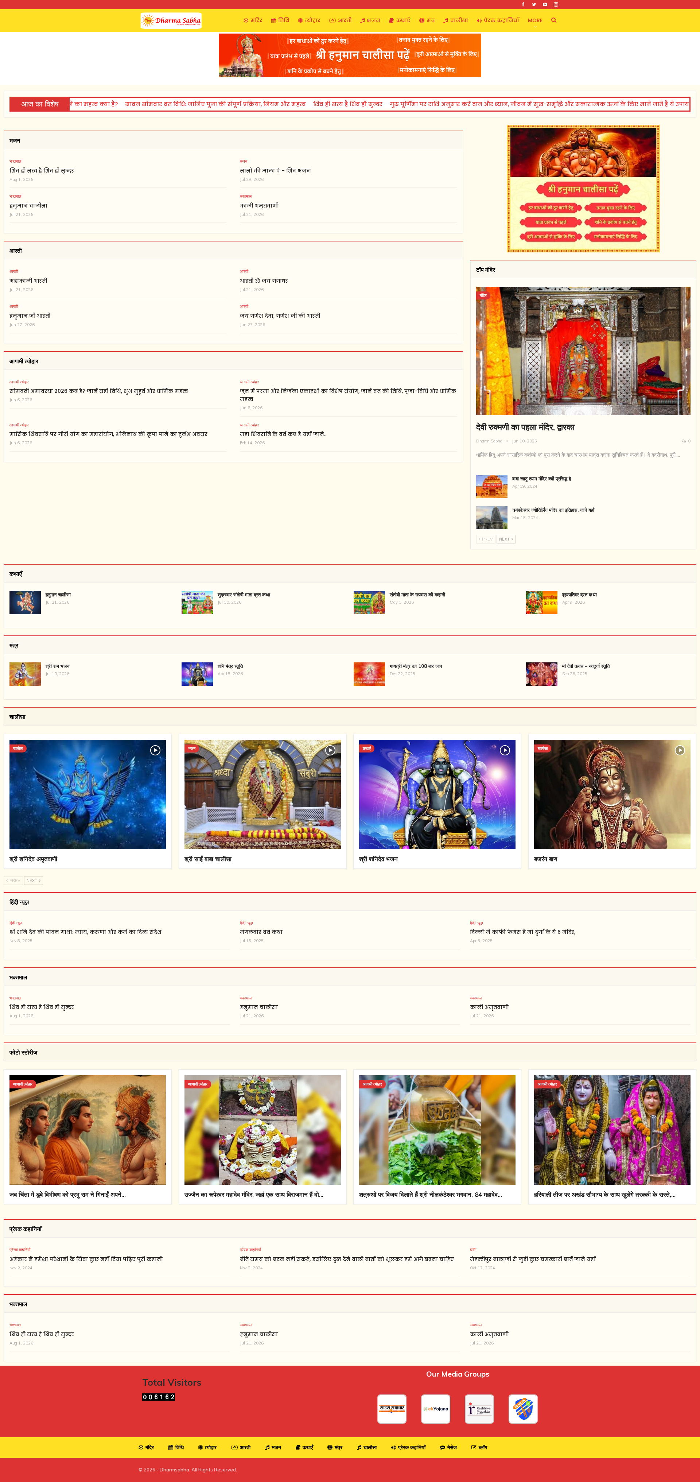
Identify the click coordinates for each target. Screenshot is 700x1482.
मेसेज (452, 1447)
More (535, 20)
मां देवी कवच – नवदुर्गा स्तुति (586, 666)
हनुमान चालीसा (28, 205)
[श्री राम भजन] (25, 674)
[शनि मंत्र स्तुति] (197, 674)
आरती (344, 20)
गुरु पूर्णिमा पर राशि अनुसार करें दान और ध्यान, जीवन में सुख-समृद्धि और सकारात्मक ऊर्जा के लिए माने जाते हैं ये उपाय (495, 104)
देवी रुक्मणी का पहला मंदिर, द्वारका (525, 427)
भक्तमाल (15, 161)
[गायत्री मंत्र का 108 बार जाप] (369, 674)
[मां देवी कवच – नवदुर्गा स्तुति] (541, 674)
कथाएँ (403, 20)
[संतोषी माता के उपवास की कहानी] (369, 602)
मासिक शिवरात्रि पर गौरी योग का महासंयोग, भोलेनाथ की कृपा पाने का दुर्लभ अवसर (108, 434)
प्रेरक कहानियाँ (501, 20)
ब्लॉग (473, 1249)
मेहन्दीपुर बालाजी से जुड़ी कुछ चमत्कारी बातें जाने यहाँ (533, 1259)
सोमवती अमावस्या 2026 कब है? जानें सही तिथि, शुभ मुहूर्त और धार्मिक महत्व (98, 391)
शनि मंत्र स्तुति (230, 666)
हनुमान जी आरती (29, 316)
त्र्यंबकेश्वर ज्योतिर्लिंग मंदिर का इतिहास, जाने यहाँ (553, 510)
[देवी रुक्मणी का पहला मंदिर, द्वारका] (583, 351)
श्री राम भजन (57, 666)
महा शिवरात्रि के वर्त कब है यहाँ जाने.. (283, 434)
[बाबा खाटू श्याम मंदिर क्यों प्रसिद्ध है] (492, 486)
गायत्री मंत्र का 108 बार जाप (416, 666)
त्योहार (312, 20)
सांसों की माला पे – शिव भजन (275, 170)
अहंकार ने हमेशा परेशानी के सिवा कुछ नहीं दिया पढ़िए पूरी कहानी (86, 1259)
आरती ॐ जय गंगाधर (264, 281)
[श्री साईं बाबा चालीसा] (262, 794)
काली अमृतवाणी (259, 205)
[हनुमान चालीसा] (25, 602)
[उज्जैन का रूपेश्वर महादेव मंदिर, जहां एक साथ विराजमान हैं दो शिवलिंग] (262, 1130)
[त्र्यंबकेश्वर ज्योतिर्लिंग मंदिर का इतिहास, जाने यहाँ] (492, 518)
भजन (373, 20)
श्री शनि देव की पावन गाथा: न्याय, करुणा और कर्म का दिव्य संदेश (85, 932)
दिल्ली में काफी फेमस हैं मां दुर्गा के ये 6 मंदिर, (522, 932)
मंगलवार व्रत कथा (261, 932)
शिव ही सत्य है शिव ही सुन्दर (304, 104)
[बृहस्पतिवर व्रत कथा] (541, 602)
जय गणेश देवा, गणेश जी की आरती (280, 316)
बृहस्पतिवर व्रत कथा (579, 594)
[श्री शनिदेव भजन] (437, 794)
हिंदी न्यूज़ (16, 922)
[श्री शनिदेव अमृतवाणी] (87, 794)
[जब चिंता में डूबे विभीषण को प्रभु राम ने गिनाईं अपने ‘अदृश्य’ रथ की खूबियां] (87, 1130)
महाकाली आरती (28, 281)
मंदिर (256, 20)
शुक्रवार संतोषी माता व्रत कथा (244, 594)
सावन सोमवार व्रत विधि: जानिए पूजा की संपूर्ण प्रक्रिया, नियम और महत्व (171, 104)
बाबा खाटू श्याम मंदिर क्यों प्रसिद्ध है (541, 478)
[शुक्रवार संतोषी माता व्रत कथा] (197, 602)
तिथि (283, 20)
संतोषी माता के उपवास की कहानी (417, 594)
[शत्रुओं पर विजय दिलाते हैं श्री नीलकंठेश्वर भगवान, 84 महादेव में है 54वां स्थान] (437, 1130)
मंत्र (431, 20)
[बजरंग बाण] (612, 794)
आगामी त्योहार (19, 381)
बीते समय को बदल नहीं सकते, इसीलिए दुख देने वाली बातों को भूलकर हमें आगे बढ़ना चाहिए (347, 1259)
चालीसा (459, 20)
